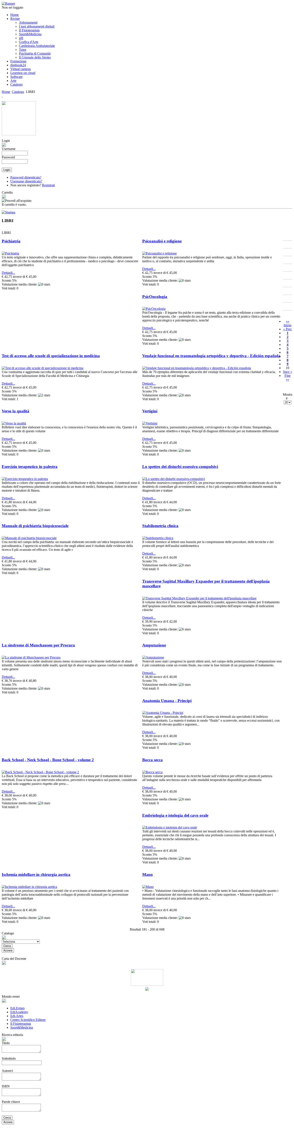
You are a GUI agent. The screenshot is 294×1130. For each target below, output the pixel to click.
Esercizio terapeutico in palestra (29, 466)
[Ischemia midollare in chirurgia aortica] (29, 887)
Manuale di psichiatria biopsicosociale (35, 525)
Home (6, 92)
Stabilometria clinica (160, 525)
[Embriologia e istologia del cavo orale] (169, 827)
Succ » (287, 372)
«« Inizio (287, 323)
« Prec (287, 329)
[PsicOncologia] (154, 308)
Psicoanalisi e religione (162, 241)
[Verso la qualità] (14, 423)
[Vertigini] (149, 423)
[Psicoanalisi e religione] (159, 253)
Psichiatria (11, 241)
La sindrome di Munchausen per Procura (38, 645)
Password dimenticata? (25, 177)
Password (8, 157)
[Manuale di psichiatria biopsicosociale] (29, 538)
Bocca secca (152, 760)
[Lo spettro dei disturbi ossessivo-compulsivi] (173, 479)
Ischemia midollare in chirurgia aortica (36, 874)
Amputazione (154, 645)
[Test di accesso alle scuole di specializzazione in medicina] (42, 368)
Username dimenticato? (26, 181)
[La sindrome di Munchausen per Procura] (31, 657)
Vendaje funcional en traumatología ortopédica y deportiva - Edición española (211, 356)
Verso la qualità (15, 411)
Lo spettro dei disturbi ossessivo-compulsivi (180, 466)
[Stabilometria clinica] (157, 538)
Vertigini (149, 411)
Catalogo (18, 92)
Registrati (48, 185)
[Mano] (148, 887)
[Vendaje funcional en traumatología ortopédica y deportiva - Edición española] (196, 368)
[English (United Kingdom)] (2, 95)
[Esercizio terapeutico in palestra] (25, 479)
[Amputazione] (153, 657)
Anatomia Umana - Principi (167, 700)
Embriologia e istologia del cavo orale (175, 815)
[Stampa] (8, 211)
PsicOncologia (154, 296)
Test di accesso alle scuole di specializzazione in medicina (51, 356)
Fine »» (288, 377)
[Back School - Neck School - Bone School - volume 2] (40, 772)
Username (8, 149)
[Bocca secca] (152, 772)
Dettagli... (8, 273)
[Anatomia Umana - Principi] (162, 713)
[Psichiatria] (10, 253)
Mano (147, 874)
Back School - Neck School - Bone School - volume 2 (48, 760)
